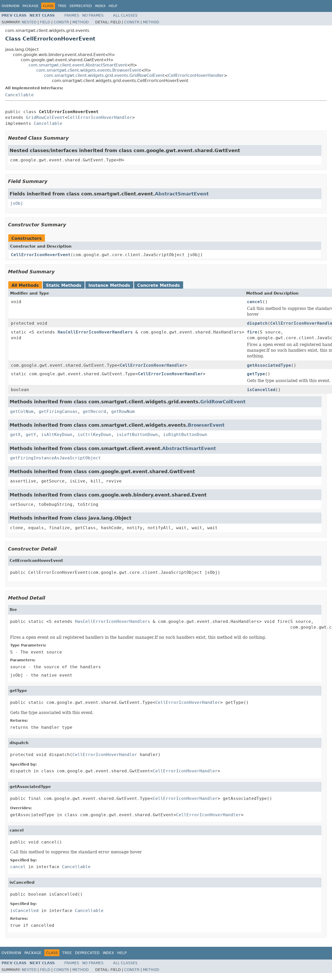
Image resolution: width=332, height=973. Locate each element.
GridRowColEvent (45, 117)
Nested (29, 22)
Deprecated (81, 6)
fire (252, 332)
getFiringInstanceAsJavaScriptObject (55, 457)
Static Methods (63, 285)
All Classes (125, 15)
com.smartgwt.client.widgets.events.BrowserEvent (88, 70)
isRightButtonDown (185, 434)
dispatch (257, 323)
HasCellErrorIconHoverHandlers (95, 332)
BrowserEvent (206, 425)
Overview (10, 6)
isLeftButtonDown (137, 434)
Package (30, 6)
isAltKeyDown (56, 434)
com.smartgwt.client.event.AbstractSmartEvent (78, 65)
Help (113, 6)
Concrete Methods (158, 285)
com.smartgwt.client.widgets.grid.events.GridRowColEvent (104, 75)
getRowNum (123, 411)
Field (45, 22)
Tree (62, 6)
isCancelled (261, 389)
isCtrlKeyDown (94, 434)
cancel (254, 301)
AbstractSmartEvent (182, 193)
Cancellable (19, 94)
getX (15, 434)
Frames (71, 15)
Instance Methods (109, 285)
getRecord (94, 411)
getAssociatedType (269, 365)
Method (80, 22)
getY (31, 434)
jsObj (16, 203)
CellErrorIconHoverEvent (41, 254)
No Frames (92, 15)
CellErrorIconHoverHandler (196, 75)
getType (256, 373)
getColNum (21, 411)
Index (100, 6)
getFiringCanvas (58, 411)
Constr (61, 22)
